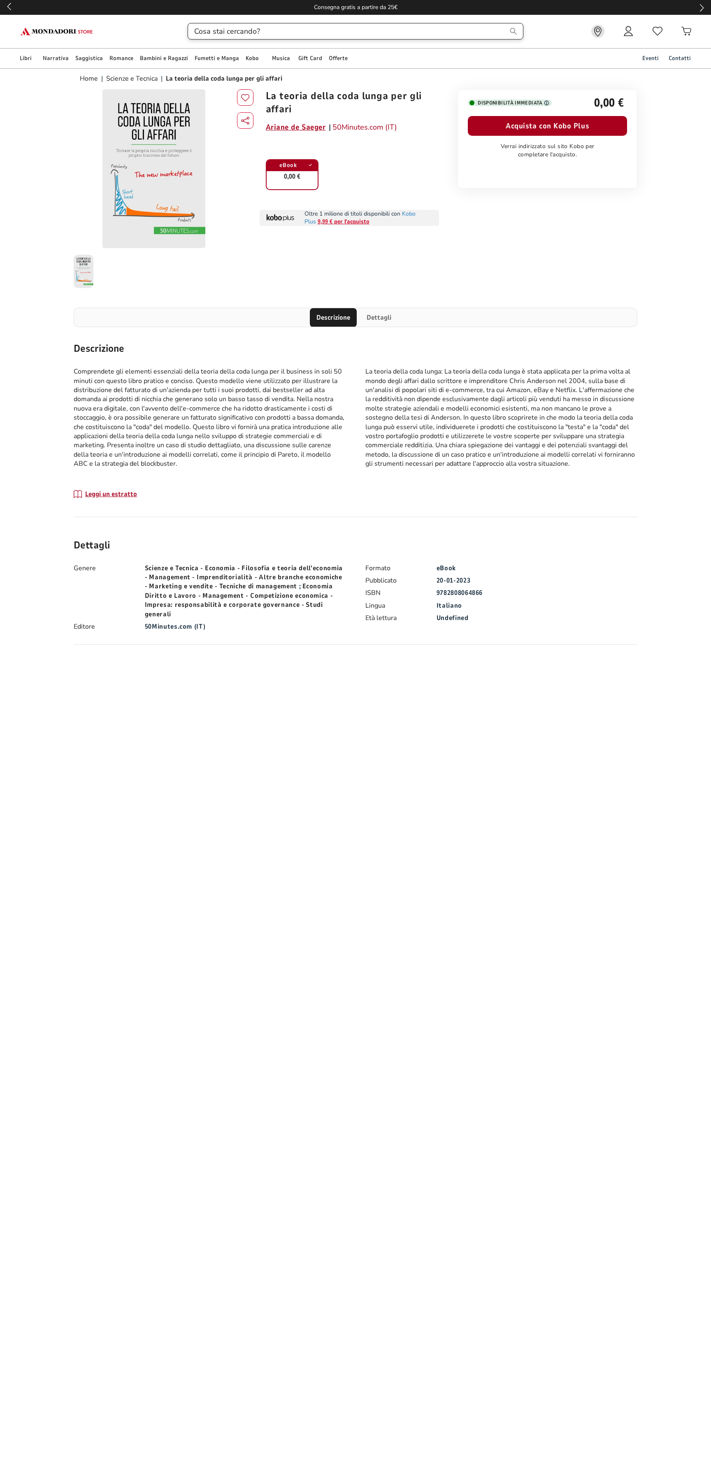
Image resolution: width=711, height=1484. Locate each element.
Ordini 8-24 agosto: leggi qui (356, 7)
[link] (597, 31)
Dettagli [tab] (379, 317)
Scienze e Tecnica (132, 78)
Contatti (680, 58)
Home (90, 78)
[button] (245, 120)
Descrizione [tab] (333, 317)
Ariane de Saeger (296, 127)
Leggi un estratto (111, 494)
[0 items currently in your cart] (686, 31)
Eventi (650, 58)
